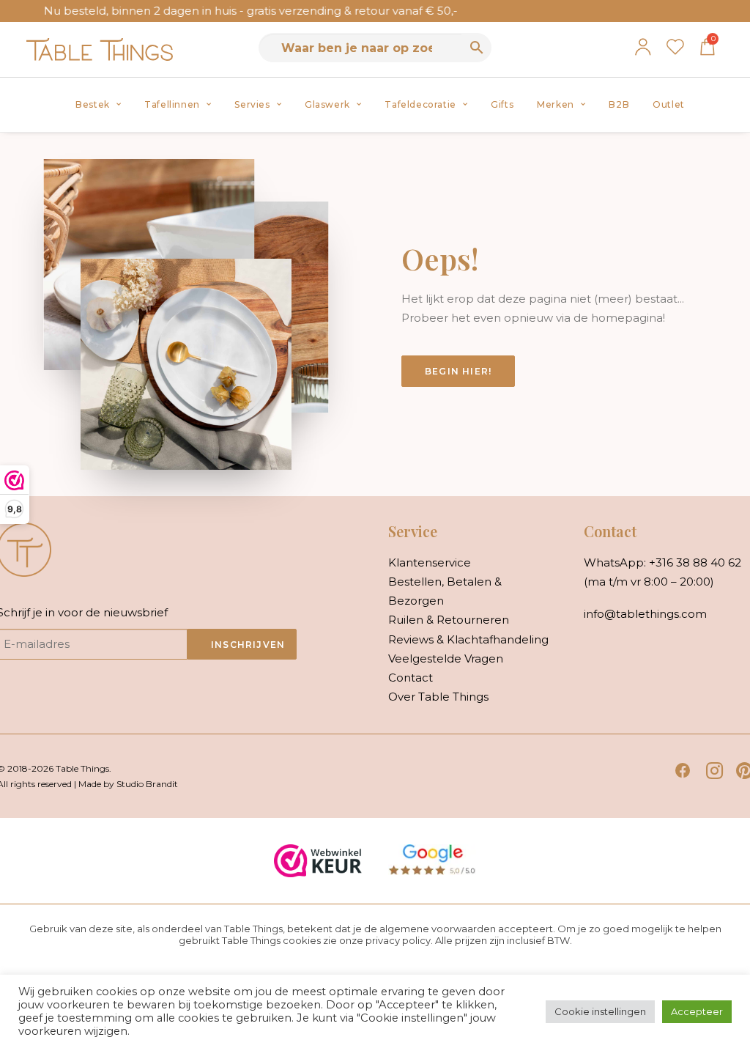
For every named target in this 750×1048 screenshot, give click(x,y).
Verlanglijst (675, 47)
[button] (683, 775)
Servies (252, 104)
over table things (438, 697)
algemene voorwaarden (437, 928)
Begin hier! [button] (458, 371)
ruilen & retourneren (448, 620)
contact (410, 677)
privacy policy (398, 940)
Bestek (92, 104)
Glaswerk (327, 104)
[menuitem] (98, 105)
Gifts (502, 104)
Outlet (669, 104)
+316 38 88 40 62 (695, 562)
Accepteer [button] (697, 1011)
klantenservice (429, 562)
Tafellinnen (172, 104)
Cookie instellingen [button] (600, 1011)
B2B (619, 104)
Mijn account (643, 47)
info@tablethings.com (645, 614)
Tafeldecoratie (420, 104)
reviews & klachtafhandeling (468, 639)
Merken (555, 104)
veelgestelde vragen (445, 658)
